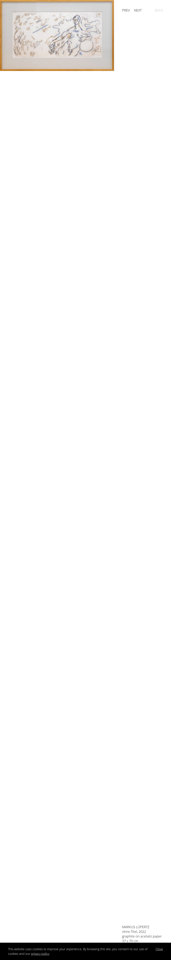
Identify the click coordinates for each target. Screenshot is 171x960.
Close (159, 949)
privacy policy (40, 954)
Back (159, 10)
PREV (126, 10)
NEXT (138, 10)
